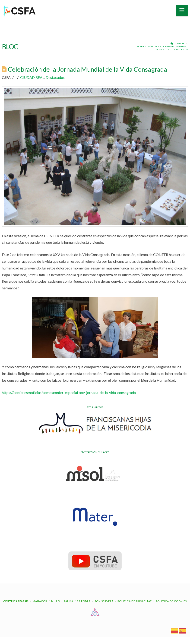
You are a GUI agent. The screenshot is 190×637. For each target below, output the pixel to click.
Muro (55, 601)
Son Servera (104, 601)
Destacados (55, 77)
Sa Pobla (84, 601)
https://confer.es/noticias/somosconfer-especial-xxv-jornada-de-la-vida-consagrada (69, 392)
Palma (68, 601)
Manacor (40, 601)
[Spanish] (183, 630)
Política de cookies (171, 601)
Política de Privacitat (134, 601)
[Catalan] (175, 630)
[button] (182, 10)
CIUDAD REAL (32, 77)
